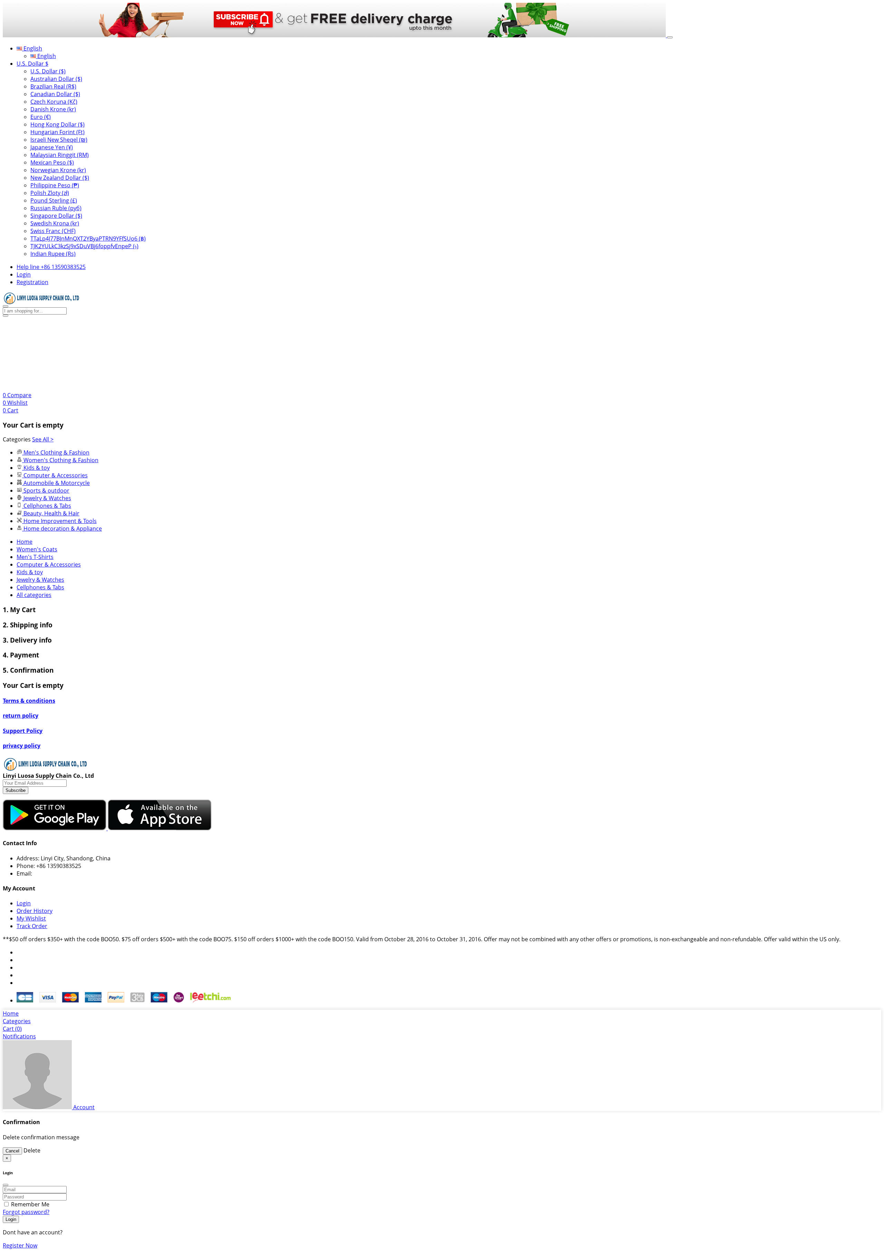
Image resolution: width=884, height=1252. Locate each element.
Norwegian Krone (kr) (58, 170)
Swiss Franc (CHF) (53, 231)
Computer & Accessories (49, 564)
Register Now (20, 1245)
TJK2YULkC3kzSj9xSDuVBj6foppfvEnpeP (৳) (84, 246)
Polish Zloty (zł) (49, 193)
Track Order (32, 926)
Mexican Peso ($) (52, 162)
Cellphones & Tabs (40, 587)
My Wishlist (31, 918)
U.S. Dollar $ (32, 63)
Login (24, 274)
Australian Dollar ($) (56, 79)
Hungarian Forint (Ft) (57, 132)
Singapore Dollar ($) (56, 215)
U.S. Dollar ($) (48, 71)
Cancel (12, 1150)
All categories (34, 595)
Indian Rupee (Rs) (53, 254)
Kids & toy (30, 572)
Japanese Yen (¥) (51, 147)
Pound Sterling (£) (53, 200)
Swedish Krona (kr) (54, 223)
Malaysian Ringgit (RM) (59, 155)
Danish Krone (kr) (53, 109)
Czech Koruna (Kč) (53, 101)
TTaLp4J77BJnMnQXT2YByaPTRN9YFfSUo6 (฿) (88, 238)
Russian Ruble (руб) (55, 208)
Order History (34, 911)
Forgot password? (26, 1212)
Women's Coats (37, 549)
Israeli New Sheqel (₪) (58, 139)
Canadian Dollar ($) (55, 94)
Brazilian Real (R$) (53, 86)
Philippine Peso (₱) (54, 185)
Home (24, 541)
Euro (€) (40, 117)
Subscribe (16, 790)
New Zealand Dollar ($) (59, 177)
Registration (32, 282)
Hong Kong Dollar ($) (57, 124)
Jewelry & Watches (40, 579)
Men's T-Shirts (35, 557)
